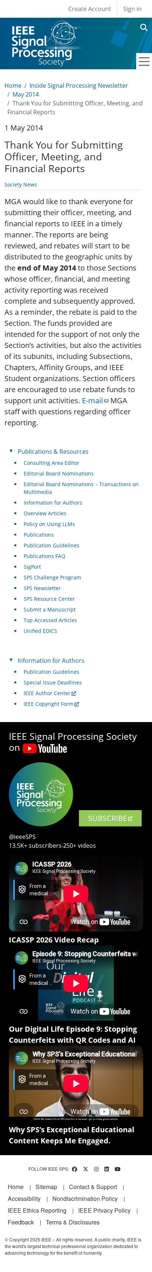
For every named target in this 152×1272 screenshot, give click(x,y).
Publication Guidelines (51, 545)
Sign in (132, 9)
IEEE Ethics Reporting (37, 1210)
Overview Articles (45, 513)
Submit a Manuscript (50, 609)
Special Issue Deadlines (53, 682)
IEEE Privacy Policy (104, 1210)
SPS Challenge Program (52, 577)
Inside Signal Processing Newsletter (79, 85)
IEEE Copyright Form (48, 703)
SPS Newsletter (42, 588)
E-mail (92, 400)
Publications (39, 534)
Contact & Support (93, 1186)
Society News (20, 184)
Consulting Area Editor (51, 462)
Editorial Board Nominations (59, 473)
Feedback (21, 1222)
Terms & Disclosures (73, 1222)
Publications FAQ (44, 556)
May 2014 (26, 94)
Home (12, 85)
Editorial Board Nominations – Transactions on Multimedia (81, 488)
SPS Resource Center (49, 598)
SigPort (32, 566)
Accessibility (24, 1198)
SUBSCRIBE (107, 818)
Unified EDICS (40, 630)
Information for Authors (53, 502)
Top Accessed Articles (50, 620)
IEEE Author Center (47, 693)
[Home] (45, 27)
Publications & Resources (53, 451)
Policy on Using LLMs (49, 523)
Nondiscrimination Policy (85, 1198)
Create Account (89, 9)
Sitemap (46, 1186)
